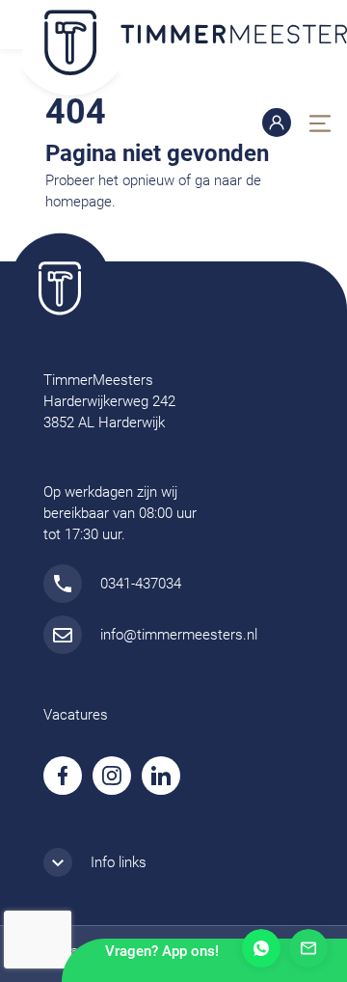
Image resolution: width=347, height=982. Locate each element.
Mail (308, 948)
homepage (78, 201)
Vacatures (75, 714)
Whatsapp (261, 948)
